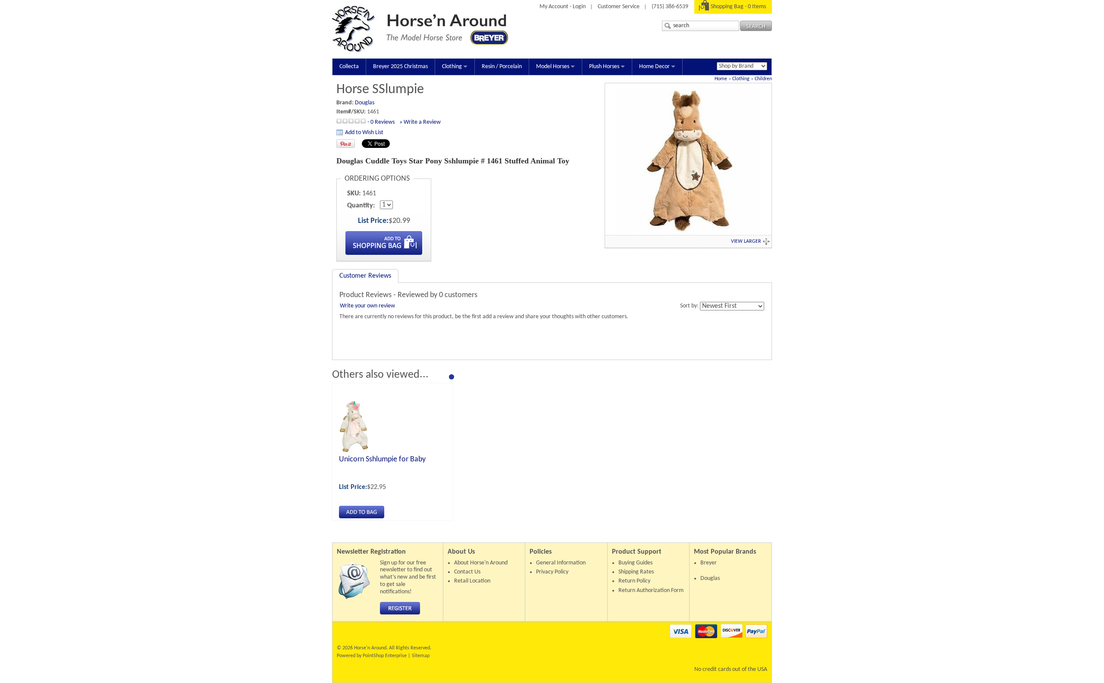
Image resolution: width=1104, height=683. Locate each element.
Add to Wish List (364, 132)
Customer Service (619, 6)
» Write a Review (420, 122)
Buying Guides (635, 563)
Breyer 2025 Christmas (400, 66)
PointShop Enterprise (385, 655)
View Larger (746, 241)
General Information (561, 563)
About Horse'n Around (481, 563)
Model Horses (552, 66)
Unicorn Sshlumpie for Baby (382, 459)
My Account (553, 6)
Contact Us (467, 572)
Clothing (452, 66)
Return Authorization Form (651, 590)
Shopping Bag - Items (738, 6)
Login (579, 6)
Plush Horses (604, 66)
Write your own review (367, 306)
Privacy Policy (552, 572)
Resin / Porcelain (502, 66)
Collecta (349, 66)
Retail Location (472, 581)
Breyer (708, 563)
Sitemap (421, 655)
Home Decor (654, 66)
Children (763, 78)
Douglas (364, 103)
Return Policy (634, 581)
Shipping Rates (636, 572)
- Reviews (381, 122)
